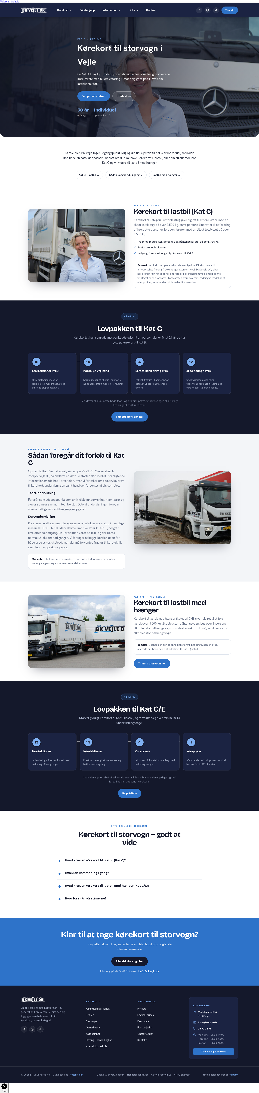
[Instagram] (208, 10)
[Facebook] (199, 10)
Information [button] (110, 10)
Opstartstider (145, 1033)
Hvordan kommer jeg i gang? (87, 873)
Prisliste (141, 1008)
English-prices (145, 1015)
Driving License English (99, 1040)
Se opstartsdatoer (94, 96)
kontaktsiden (76, 1074)
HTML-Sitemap (182, 1074)
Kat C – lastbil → (89, 175)
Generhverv (93, 1027)
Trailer (90, 1015)
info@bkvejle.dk (149, 971)
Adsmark (233, 1074)
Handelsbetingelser (137, 1074)
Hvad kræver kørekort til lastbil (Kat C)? (95, 860)
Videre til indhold (9, 1)
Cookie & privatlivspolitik (110, 1074)
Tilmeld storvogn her (130, 416)
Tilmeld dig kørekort (213, 1051)
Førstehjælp (87, 10)
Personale (143, 1021)
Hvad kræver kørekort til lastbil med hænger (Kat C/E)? (107, 886)
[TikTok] (216, 10)
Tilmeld (229, 10)
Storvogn (91, 1021)
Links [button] (132, 10)
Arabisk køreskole (96, 1046)
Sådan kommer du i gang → (126, 175)
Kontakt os (124, 96)
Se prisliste (129, 793)
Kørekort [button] (62, 10)
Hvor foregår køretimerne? (86, 898)
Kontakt (151, 10)
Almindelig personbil (98, 1008)
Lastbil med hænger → (167, 175)
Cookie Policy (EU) (161, 1074)
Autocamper (93, 1033)
